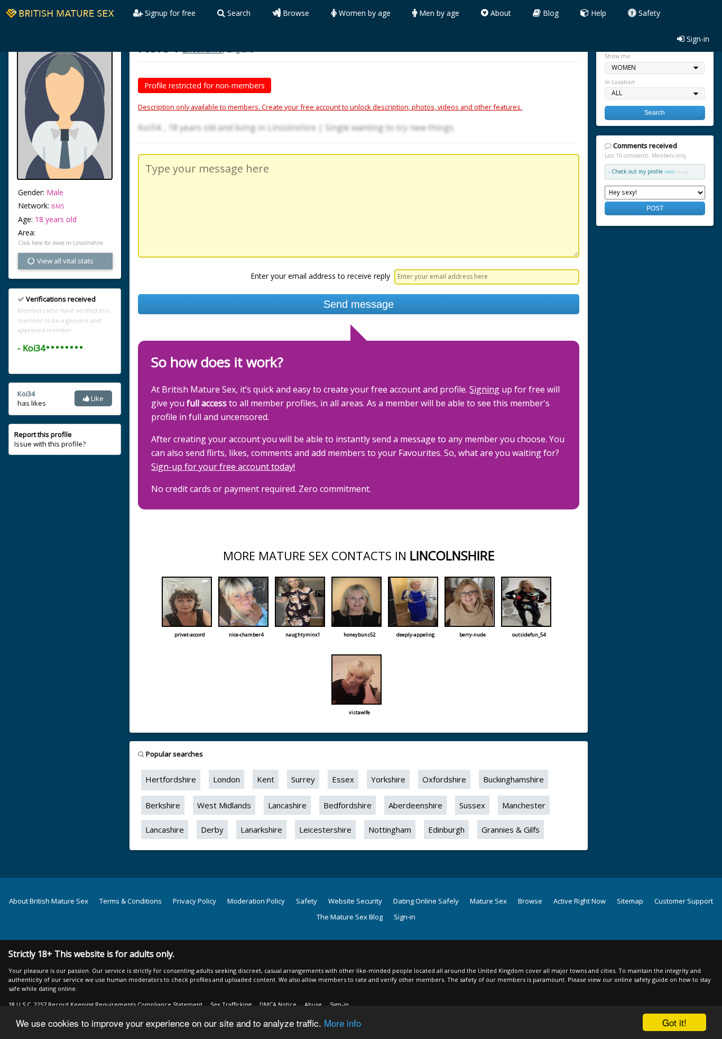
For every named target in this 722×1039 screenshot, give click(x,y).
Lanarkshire (261, 829)
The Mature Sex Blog (350, 917)
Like (96, 398)
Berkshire (162, 805)
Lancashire (287, 805)
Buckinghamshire (513, 779)
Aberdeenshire (415, 805)
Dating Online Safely (426, 901)
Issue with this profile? (50, 439)
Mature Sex (488, 901)
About (499, 13)
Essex (343, 779)
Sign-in (696, 39)
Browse (295, 13)
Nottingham (389, 829)
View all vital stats (64, 261)
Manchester (523, 805)
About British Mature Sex (48, 901)
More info (342, 1022)
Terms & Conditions (130, 901)
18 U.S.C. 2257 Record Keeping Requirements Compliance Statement (105, 1004)
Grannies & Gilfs (511, 829)
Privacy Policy (194, 901)
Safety (648, 13)
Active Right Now (579, 901)
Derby (212, 829)
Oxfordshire (444, 779)
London (226, 779)
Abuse (313, 1004)
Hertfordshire (170, 779)
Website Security (355, 901)
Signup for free (169, 13)
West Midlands (224, 805)
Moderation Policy (256, 901)
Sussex (472, 805)
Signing (484, 389)
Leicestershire (325, 829)
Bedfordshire (347, 805)
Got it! (674, 1022)
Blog (550, 13)
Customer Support (683, 901)
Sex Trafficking (231, 1004)
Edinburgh (446, 829)
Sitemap (630, 901)
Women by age (364, 13)
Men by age (438, 13)
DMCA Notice (278, 1004)
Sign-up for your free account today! (223, 466)
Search (238, 13)
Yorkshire (388, 779)
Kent (265, 779)
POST (654, 208)
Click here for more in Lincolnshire (60, 243)
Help (597, 13)
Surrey (303, 779)
